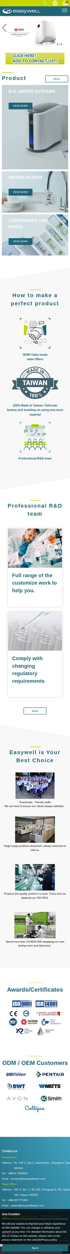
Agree (35, 1247)
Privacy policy (49, 1239)
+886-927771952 (18, 1200)
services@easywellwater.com (28, 1178)
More (57, 78)
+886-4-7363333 (17, 1173)
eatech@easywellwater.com (27, 1205)
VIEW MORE (20, 105)
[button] (65, 28)
